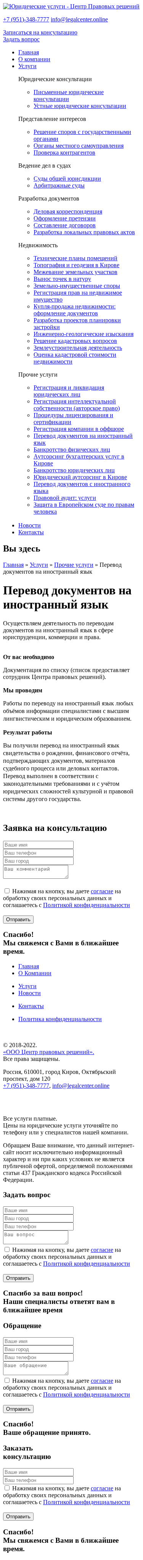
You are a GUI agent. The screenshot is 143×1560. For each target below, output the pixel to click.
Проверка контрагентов (64, 152)
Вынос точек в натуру (62, 279)
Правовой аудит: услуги (65, 497)
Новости (29, 525)
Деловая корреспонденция (68, 211)
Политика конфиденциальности (60, 1019)
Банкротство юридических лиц (74, 470)
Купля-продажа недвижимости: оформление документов (75, 310)
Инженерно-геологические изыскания (83, 334)
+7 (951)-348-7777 (26, 19)
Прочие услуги (73, 564)
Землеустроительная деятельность (78, 347)
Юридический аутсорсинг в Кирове (80, 477)
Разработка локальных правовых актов (84, 232)
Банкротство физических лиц (72, 449)
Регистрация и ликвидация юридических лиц (69, 391)
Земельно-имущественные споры (77, 285)
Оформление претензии (65, 218)
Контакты (31, 532)
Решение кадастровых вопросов (75, 341)
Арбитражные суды (59, 185)
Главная (28, 52)
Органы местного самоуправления (79, 145)
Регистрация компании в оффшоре (79, 429)
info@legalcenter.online (79, 19)
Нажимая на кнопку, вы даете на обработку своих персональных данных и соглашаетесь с (66, 898)
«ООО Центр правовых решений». (48, 1052)
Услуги (27, 66)
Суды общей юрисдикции (67, 178)
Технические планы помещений (75, 258)
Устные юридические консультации (80, 106)
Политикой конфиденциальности (86, 905)
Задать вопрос (21, 39)
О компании (34, 59)
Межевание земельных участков (75, 272)
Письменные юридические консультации (69, 95)
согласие (102, 891)
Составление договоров (65, 225)
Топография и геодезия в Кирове (76, 265)
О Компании (34, 973)
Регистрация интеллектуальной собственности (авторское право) (77, 404)
